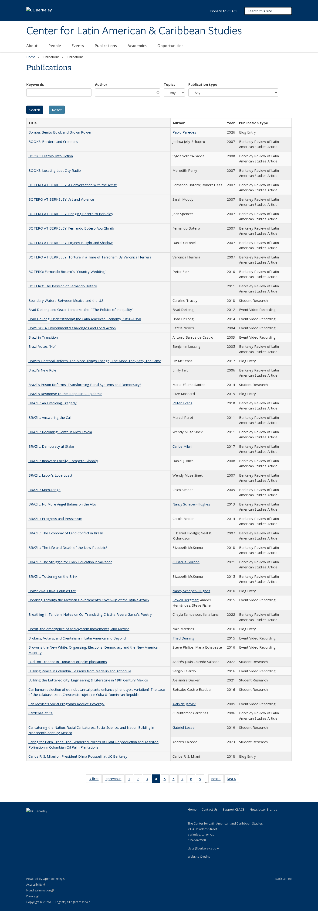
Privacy (32, 896)
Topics (169, 84)
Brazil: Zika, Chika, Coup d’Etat (52, 590)
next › (217, 779)
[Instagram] (58, 819)
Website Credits (199, 856)
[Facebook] (30, 819)
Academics (138, 45)
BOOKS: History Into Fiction (50, 156)
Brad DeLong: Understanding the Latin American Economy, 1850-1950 (84, 318)
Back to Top (283, 879)
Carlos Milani (182, 446)
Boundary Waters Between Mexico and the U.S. (66, 300)
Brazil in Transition (43, 337)
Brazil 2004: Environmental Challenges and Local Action (72, 328)
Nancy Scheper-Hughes (191, 504)
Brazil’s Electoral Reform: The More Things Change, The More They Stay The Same (94, 360)
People (55, 45)
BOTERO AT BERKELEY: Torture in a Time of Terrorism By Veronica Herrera (89, 257)
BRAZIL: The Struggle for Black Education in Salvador (70, 562)
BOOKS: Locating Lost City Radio (54, 170)
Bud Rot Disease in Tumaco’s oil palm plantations (67, 661)
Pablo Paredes (184, 132)
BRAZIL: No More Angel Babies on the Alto (62, 504)
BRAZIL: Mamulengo (44, 489)
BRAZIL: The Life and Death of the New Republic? (67, 547)
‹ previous (115, 779)
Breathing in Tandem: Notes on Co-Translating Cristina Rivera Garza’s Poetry (90, 614)
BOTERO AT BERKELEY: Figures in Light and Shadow (70, 242)
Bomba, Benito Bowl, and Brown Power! (60, 132)
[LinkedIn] (39, 819)
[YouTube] (49, 819)
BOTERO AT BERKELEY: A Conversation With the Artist (72, 184)
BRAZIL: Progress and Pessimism (55, 518)
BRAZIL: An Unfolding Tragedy (52, 403)
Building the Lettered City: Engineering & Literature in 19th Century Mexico (88, 680)
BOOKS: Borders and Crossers (53, 141)
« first (95, 779)
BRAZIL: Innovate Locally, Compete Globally (63, 460)
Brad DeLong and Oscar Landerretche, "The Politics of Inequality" (80, 309)
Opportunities (170, 45)
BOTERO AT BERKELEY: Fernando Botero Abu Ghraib (71, 228)
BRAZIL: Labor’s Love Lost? (50, 475)
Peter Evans (182, 403)
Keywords (35, 84)
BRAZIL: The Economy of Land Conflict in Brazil (65, 533)
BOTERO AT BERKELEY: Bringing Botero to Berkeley (70, 213)
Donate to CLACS (223, 11)
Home (31, 57)
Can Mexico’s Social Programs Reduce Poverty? (66, 703)
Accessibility (35, 885)
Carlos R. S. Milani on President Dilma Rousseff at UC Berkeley (77, 756)
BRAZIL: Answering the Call (49, 417)
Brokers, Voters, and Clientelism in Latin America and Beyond (77, 638)
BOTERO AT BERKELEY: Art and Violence (61, 199)
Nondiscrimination (40, 890)
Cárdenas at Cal (40, 713)
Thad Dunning (183, 638)
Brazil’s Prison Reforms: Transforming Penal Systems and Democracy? (84, 384)
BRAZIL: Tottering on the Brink (52, 576)
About (32, 45)
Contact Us (209, 809)
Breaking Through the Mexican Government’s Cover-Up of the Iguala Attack (88, 600)
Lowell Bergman (185, 600)
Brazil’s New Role (42, 370)
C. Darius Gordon (186, 562)
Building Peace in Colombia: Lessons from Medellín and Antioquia (79, 671)
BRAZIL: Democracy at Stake (51, 446)
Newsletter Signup (263, 809)
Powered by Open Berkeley (45, 879)
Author (101, 84)
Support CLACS (233, 809)
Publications (106, 45)
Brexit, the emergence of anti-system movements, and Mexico (78, 628)
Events (78, 45)
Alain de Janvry (184, 703)
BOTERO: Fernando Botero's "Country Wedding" (67, 271)
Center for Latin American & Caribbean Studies (134, 31)
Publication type (202, 84)
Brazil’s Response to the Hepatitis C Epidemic (65, 393)
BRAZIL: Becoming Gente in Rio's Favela (60, 432)
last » (233, 779)
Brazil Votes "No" (42, 346)
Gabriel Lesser (184, 727)
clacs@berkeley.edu (203, 848)
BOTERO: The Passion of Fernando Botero (62, 286)
